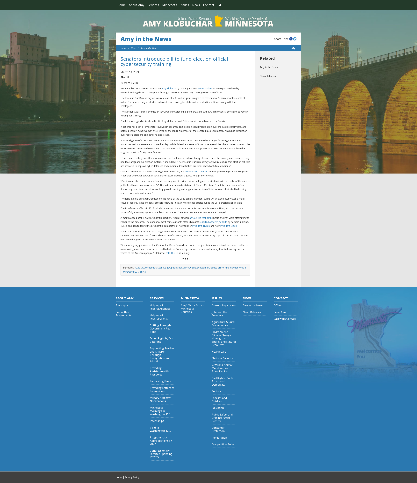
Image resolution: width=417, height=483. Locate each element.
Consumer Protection (218, 429)
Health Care (219, 351)
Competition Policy (223, 444)
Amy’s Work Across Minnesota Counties (192, 309)
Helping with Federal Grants (159, 317)
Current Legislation (224, 305)
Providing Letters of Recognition (162, 389)
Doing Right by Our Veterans (161, 340)
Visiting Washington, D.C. (160, 429)
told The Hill (172, 253)
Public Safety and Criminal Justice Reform (222, 418)
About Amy (136, 5)
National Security (222, 358)
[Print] (293, 48)
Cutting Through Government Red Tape (160, 329)
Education (218, 408)
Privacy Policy (132, 477)
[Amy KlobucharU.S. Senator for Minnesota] (208, 21)
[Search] (220, 5)
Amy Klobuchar (169, 88)
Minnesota (169, 5)
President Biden (228, 225)
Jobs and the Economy (219, 313)
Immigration (219, 437)
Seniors (216, 391)
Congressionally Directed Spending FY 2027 (161, 454)
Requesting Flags (160, 381)
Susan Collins (205, 88)
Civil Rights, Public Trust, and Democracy (223, 381)
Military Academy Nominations (160, 399)
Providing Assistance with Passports (159, 371)
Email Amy (280, 312)
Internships (157, 421)
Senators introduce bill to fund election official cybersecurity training (174, 61)
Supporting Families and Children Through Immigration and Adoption (162, 355)
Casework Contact (285, 319)
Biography (122, 305)
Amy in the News (146, 39)
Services (153, 5)
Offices (278, 305)
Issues (184, 5)
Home (121, 5)
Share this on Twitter (294, 38)
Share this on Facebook (291, 38)
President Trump (201, 225)
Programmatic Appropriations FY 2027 (161, 441)
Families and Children (219, 399)
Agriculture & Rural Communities (223, 323)
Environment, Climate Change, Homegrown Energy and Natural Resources (224, 338)
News (196, 5)
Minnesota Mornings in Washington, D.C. (160, 411)
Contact (208, 5)
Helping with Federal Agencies (160, 307)
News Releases (268, 76)
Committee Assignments (123, 313)
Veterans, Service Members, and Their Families (222, 368)
